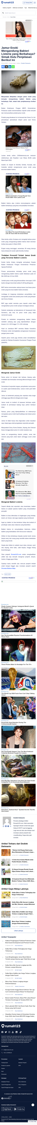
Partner (3, 1068)
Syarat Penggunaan (6, 1084)
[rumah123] (11, 1026)
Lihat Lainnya (18, 930)
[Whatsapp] (13, 66)
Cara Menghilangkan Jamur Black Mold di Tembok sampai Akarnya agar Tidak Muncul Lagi (20, 958)
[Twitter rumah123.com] (6, 1032)
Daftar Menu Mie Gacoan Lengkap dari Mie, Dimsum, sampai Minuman (23, 903)
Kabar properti (7, 8)
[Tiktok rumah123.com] (20, 1032)
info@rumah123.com (8, 1049)
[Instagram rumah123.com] (9, 1032)
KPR (19, 1065)
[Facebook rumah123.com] (2, 1032)
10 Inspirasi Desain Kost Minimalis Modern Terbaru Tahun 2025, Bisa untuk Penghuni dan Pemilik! (23, 880)
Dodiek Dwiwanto (25, 63)
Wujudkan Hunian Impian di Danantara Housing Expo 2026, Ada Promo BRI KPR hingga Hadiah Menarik (20, 1015)
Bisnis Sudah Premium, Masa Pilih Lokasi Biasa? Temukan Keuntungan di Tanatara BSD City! (20, 999)
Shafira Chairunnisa (25, 926)
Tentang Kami (4, 1062)
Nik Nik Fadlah (23, 907)
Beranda (4, 17)
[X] (6, 66)
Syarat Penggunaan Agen (7, 1087)
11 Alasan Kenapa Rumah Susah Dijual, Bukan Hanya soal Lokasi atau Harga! (22, 870)
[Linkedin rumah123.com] (16, 1032)
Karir (2, 1071)
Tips (25, 8)
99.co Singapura (22, 1084)
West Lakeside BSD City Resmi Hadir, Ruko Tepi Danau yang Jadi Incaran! (20, 1007)
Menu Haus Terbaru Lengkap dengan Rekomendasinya (21, 922)
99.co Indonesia (22, 1081)
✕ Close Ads (32, 1121)
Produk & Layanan (5, 1065)
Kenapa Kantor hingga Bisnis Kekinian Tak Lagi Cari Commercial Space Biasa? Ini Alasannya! (20, 990)
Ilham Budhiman (24, 897)
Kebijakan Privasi (5, 1081)
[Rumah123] (7, 2)
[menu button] (35, 2)
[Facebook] (3, 66)
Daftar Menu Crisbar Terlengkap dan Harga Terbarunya (23, 893)
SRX (19, 1087)
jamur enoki (7, 574)
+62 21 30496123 (7, 1052)
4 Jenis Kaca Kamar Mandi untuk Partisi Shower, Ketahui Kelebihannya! (22, 861)
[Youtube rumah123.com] (13, 1032)
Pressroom (3, 1074)
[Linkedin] (9, 66)
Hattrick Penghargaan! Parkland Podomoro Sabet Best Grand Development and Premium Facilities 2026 (20, 942)
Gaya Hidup (12, 17)
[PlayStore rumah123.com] (19, 1109)
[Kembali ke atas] (32, 1105)
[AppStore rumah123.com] (6, 1109)
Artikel (8, 17)
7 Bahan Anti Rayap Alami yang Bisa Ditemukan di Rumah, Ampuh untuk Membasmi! (23, 851)
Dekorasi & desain (18, 8)
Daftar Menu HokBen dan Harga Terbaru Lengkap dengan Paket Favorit (22, 913)
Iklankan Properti (22, 1062)
